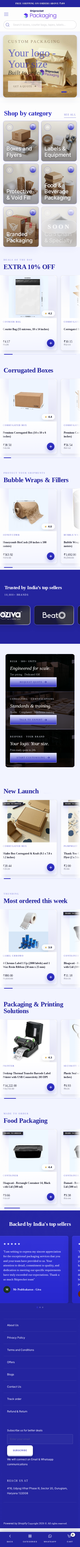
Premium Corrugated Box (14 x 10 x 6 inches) (24, 434)
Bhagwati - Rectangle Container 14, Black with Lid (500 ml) (26, 1184)
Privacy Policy (16, 1337)
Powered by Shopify (15, 1523)
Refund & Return (17, 1411)
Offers (11, 1362)
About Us (12, 1325)
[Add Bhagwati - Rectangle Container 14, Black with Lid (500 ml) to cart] (50, 1197)
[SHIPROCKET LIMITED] (40, 14)
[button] (21, 141)
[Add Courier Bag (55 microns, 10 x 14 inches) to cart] (50, 343)
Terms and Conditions (20, 1350)
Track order (14, 1399)
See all (70, 114)
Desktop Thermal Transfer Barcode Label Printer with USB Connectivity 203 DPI (26, 1075)
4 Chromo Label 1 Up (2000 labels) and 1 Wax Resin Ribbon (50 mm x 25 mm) (26, 965)
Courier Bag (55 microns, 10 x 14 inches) (26, 329)
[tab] (61, 92)
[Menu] (6, 14)
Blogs (10, 1374)
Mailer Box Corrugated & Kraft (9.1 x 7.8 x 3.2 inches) (27, 855)
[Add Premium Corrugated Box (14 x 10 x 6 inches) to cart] (50, 446)
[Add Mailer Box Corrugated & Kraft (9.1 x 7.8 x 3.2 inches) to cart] (50, 867)
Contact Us (14, 1386)
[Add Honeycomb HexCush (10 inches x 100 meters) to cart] (50, 556)
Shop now (20, 87)
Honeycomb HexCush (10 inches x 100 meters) (24, 544)
